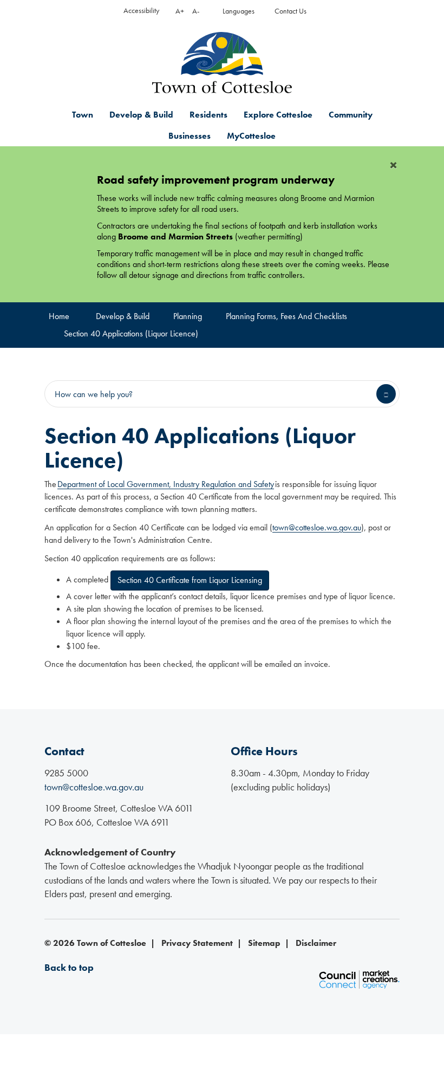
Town (82, 114)
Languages (238, 11)
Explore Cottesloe (278, 114)
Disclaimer (316, 943)
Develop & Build (141, 114)
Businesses (189, 135)
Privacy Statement (197, 943)
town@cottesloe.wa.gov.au (316, 527)
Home (59, 316)
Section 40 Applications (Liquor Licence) (131, 333)
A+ (179, 11)
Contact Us (290, 11)
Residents (208, 114)
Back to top (69, 967)
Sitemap (264, 943)
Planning (187, 316)
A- (195, 11)
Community (351, 114)
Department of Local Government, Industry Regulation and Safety (165, 484)
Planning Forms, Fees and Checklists (286, 316)
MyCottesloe (251, 135)
